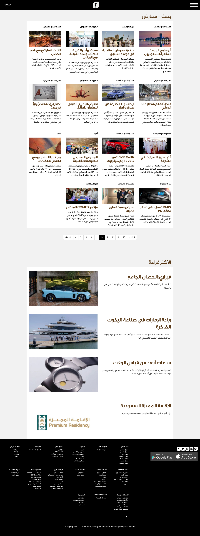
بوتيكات (16, 449)
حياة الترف (16, 452)
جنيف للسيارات (36, 477)
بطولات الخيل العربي (120, 509)
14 (124, 237)
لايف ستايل (58, 469)
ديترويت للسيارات (35, 481)
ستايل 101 (125, 481)
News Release (101, 498)
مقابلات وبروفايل (100, 486)
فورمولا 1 (103, 477)
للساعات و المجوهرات (33, 484)
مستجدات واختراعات (34, 449)
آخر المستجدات (101, 449)
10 (102, 237)
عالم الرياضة (102, 469)
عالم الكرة (102, 475)
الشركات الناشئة (57, 454)
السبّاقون (124, 446)
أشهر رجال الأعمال (78, 452)
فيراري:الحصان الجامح (149, 277)
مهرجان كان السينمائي (55, 475)
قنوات (8, 4)
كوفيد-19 (103, 446)
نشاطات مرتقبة (122, 495)
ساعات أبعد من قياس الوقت (142, 362)
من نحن (81, 505)
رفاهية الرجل (15, 446)
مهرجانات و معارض (56, 486)
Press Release (100, 495)
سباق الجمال (124, 461)
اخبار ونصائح (124, 477)
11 (107, 237)
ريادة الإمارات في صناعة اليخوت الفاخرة (139, 323)
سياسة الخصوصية (78, 500)
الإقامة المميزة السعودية (145, 405)
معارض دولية (36, 469)
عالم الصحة (80, 469)
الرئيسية (81, 495)
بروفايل (60, 449)
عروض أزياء (124, 475)
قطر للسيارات (36, 479)
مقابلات (16, 454)
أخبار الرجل (59, 477)
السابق (68, 237)
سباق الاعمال (124, 449)
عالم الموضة (123, 469)
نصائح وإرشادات (79, 461)
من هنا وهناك (14, 469)
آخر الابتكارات (58, 452)
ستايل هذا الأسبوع (122, 472)
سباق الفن (124, 454)
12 (113, 237)
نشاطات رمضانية (122, 500)
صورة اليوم (15, 475)
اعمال (82, 446)
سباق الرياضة (123, 456)
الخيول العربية (101, 472)
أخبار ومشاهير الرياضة (99, 481)
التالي (132, 237)
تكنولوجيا (59, 446)
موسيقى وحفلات (57, 488)
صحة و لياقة (80, 472)
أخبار (83, 449)
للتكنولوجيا (37, 486)
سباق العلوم (124, 458)
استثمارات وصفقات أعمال (78, 455)
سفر (61, 481)
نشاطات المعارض (122, 507)
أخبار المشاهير (58, 472)
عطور (126, 484)
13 (118, 237)
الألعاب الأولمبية (100, 484)
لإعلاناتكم (81, 498)
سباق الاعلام (124, 452)
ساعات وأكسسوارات (121, 479)
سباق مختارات (123, 463)
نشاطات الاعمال (122, 498)
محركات (38, 446)
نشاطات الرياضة (122, 502)
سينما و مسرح (58, 484)
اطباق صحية (80, 475)
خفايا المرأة (59, 479)
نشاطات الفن (123, 505)
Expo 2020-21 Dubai (34, 472)
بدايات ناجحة (80, 458)
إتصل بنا (81, 502)
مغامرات (103, 479)
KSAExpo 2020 (36, 475)
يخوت (17, 456)
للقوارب (38, 488)
